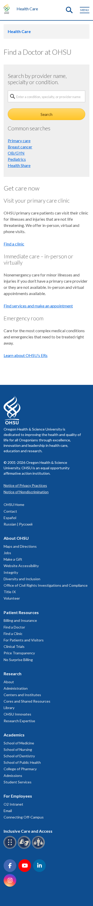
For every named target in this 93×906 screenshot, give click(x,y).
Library (9, 707)
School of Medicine (19, 743)
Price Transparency (19, 653)
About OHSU (16, 538)
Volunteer (12, 598)
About (9, 682)
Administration (16, 688)
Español (10, 517)
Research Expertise (19, 721)
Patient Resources (21, 612)
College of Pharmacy (20, 769)
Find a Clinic (13, 633)
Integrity (11, 572)
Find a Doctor (14, 627)
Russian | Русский (18, 524)
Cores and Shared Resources (27, 701)
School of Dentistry (19, 756)
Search (46, 114)
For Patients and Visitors (24, 640)
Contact (10, 511)
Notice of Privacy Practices (25, 485)
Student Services (18, 782)
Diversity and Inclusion (22, 579)
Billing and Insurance (20, 620)
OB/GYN (16, 152)
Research (12, 673)
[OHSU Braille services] (11, 848)
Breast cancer (20, 146)
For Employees (18, 795)
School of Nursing (18, 749)
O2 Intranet (13, 804)
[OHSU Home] (8, 9)
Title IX (10, 592)
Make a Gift (13, 559)
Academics (14, 734)
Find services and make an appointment (38, 305)
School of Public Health (22, 762)
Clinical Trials (14, 646)
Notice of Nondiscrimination (26, 492)
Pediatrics (17, 159)
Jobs (7, 553)
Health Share (19, 165)
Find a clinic (14, 243)
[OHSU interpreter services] (39, 848)
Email (8, 810)
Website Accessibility (21, 565)
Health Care (27, 8)
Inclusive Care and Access (28, 831)
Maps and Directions (20, 546)
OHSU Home (14, 504)
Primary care (19, 140)
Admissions (13, 775)
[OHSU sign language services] (25, 848)
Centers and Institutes (22, 695)
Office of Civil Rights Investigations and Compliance (46, 585)
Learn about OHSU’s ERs (26, 355)
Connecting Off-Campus (24, 817)
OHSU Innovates (17, 714)
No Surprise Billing (18, 659)
